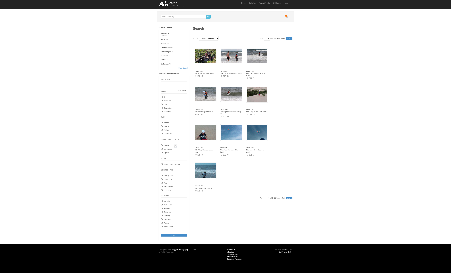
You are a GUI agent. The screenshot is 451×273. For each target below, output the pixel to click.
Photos (166, 126)
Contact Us (168, 179)
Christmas (167, 212)
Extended (167, 190)
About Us (230, 252)
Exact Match (181, 90)
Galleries (252, 3)
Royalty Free (168, 175)
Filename (167, 111)
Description (168, 108)
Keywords (167, 101)
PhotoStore (288, 249)
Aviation (167, 208)
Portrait (166, 145)
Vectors (166, 130)
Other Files (168, 133)
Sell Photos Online (285, 252)
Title (165, 104)
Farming (167, 215)
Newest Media (264, 3)
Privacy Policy (232, 256)
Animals (167, 201)
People (166, 223)
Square (166, 152)
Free (165, 183)
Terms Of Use (232, 254)
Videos (166, 122)
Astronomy (168, 205)
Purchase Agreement (235, 259)
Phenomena (168, 226)
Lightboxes (277, 3)
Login (287, 3)
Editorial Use (168, 186)
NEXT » (289, 39)
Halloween (167, 219)
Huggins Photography (180, 249)
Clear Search (183, 68)
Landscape (168, 149)
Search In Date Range (172, 164)
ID (164, 97)
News (243, 3)
